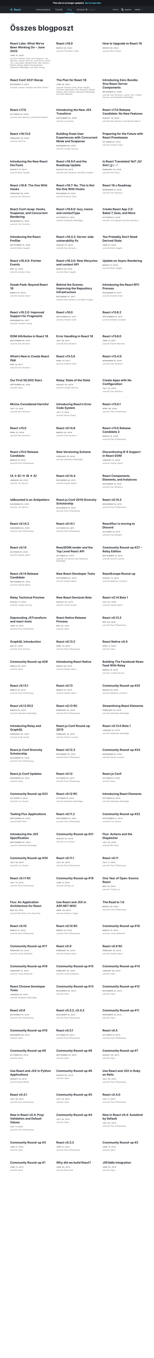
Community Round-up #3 (28, 1142)
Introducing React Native (73, 661)
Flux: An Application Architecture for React (25, 904)
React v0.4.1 (18, 1094)
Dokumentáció (43, 9)
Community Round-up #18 (121, 926)
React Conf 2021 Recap (26, 80)
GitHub (137, 10)
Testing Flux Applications (28, 814)
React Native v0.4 (115, 641)
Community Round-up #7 (120, 1050)
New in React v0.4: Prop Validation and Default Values (27, 1118)
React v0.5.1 (64, 1030)
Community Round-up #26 (29, 661)
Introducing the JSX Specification (24, 836)
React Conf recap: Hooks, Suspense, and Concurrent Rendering (29, 212)
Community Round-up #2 (120, 1142)
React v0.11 (110, 858)
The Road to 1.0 (113, 902)
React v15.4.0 (112, 356)
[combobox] (98, 9)
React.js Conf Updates (26, 773)
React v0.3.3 (65, 1142)
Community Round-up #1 (27, 1162)
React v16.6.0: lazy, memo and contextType (74, 211)
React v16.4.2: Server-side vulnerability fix (75, 238)
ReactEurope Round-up (119, 573)
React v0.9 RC (112, 946)
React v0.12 (64, 773)
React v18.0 (64, 43)
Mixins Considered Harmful (29, 404)
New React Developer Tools (75, 573)
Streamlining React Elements (123, 706)
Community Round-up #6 (74, 1071)
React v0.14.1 (65, 523)
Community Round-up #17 (28, 946)
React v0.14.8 (65, 428)
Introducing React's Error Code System (73, 406)
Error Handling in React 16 (74, 336)
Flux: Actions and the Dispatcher (117, 836)
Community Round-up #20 (29, 858)
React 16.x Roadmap (117, 185)
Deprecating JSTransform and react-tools (28, 619)
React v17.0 (18, 110)
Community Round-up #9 (28, 1050)
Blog (69, 9)
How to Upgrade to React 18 (122, 43)
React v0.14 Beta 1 (115, 597)
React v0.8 (17, 1010)
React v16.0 (64, 312)
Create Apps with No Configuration (117, 382)
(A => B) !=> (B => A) (23, 476)
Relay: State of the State (73, 380)
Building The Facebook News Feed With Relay (123, 663)
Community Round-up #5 (74, 1094)
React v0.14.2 (19, 523)
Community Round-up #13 (75, 986)
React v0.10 (18, 926)
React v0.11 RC (20, 878)
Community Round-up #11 (121, 1010)
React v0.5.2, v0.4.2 (70, 1010)
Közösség (82, 9)
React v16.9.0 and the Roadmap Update (71, 163)
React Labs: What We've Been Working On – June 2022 (27, 47)
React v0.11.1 (65, 858)
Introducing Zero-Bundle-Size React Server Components (121, 83)
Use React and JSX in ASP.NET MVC (71, 904)
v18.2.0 (116, 10)
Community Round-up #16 (28, 966)
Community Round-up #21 (74, 834)
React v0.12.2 (65, 750)
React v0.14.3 (112, 499)
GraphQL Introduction (25, 641)
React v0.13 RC (66, 706)
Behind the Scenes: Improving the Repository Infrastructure (74, 288)
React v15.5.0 (65, 356)
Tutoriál (58, 9)
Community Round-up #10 (29, 1030)
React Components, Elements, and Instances (120, 477)
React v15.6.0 (112, 336)
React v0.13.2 (65, 641)
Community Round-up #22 (121, 814)
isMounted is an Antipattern (29, 499)
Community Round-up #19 (75, 878)
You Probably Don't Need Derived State (120, 238)
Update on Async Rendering (122, 260)
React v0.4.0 (111, 1094)
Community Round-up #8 (74, 1050)
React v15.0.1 (112, 404)
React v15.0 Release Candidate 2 (117, 430)
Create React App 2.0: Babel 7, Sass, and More (119, 211)
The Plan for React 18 (71, 80)
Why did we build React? (73, 1162)
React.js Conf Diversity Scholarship (26, 751)
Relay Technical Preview (27, 597)
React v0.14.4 (65, 476)
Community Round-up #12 (121, 986)
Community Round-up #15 (74, 966)
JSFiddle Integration (117, 1162)
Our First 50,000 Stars (26, 380)
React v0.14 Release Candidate (24, 575)
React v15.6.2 (112, 312)
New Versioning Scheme (73, 452)
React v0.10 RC (67, 926)
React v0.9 (63, 946)
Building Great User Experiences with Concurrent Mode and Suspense (76, 137)
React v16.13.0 (20, 133)
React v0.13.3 (112, 617)
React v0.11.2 (65, 814)
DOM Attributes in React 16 (29, 336)
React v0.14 (18, 547)
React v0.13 (64, 685)
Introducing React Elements (122, 794)
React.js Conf (112, 773)
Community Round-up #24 (121, 750)
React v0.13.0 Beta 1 (117, 726)
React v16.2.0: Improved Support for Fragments (27, 314)
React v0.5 (110, 1030)
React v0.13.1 (19, 685)
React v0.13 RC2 (21, 706)
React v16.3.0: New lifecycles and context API (76, 262)
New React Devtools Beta (74, 597)
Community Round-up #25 (121, 685)
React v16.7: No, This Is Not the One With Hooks (75, 187)
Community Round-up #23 (29, 794)
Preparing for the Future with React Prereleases (123, 135)
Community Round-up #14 (121, 966)
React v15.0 (18, 428)
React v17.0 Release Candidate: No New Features (122, 111)
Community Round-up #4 (74, 1115)
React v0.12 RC (66, 794)
